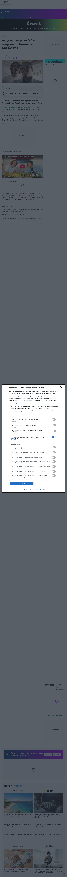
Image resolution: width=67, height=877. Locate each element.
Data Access (33, 489)
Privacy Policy (42, 489)
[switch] (54, 419)
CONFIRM (22, 483)
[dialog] (33, 438)
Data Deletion (24, 489)
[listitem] (33, 416)
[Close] (61, 387)
